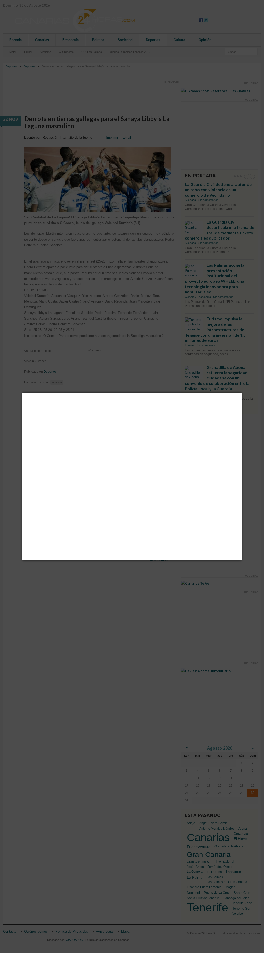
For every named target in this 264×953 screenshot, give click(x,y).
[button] (241, 392)
